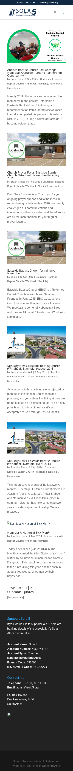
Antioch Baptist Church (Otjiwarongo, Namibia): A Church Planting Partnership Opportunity (34, 72)
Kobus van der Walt (21, 372)
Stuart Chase (18, 181)
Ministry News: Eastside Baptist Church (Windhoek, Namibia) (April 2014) (33, 462)
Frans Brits (17, 79)
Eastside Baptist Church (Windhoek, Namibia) (31, 272)
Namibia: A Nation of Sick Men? (28, 533)
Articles (48, 536)
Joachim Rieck (19, 467)
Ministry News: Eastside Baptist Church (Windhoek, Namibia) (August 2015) (33, 367)
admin (14, 276)
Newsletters (56, 186)
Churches (45, 79)
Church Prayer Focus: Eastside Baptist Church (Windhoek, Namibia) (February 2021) (33, 175)
